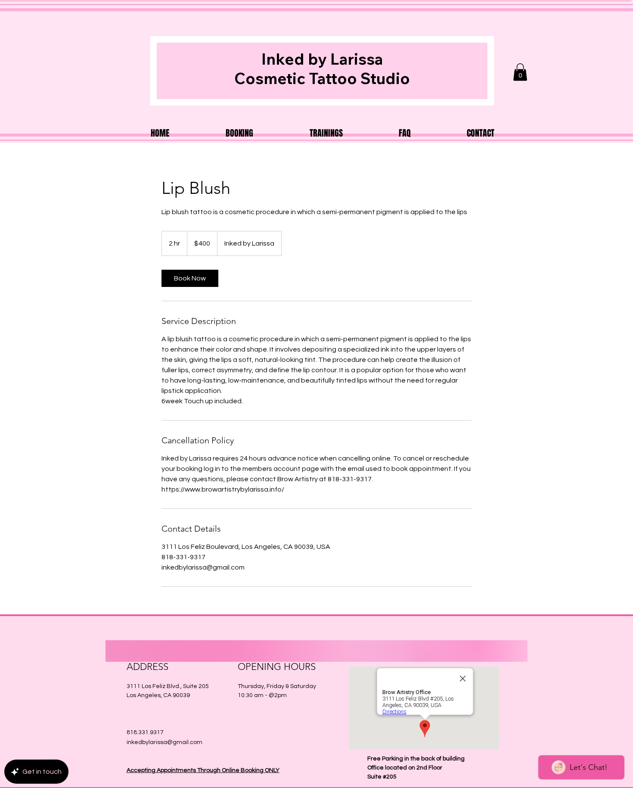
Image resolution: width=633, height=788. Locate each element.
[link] (189, 278)
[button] (520, 72)
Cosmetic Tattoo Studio (322, 78)
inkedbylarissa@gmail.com (164, 742)
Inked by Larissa (322, 59)
